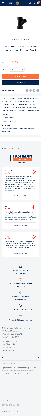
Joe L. (7, 206)
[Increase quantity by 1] (22, 69)
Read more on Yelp (20, 196)
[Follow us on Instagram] (10, 404)
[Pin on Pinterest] (30, 90)
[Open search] (30, 3)
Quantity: (5, 69)
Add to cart (20, 76)
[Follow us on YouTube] (14, 404)
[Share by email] (37, 90)
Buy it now (20, 83)
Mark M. (8, 236)
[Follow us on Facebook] (3, 404)
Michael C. (8, 171)
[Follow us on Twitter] (7, 404)
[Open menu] (3, 3)
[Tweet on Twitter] (34, 90)
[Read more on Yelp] (34, 172)
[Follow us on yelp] (17, 404)
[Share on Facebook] (27, 90)
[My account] (34, 3)
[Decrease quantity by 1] (12, 69)
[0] (37, 3)
